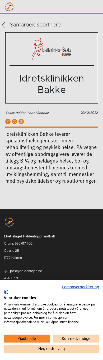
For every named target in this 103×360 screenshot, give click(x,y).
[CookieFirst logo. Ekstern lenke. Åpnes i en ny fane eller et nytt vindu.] (6, 292)
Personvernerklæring (80, 286)
